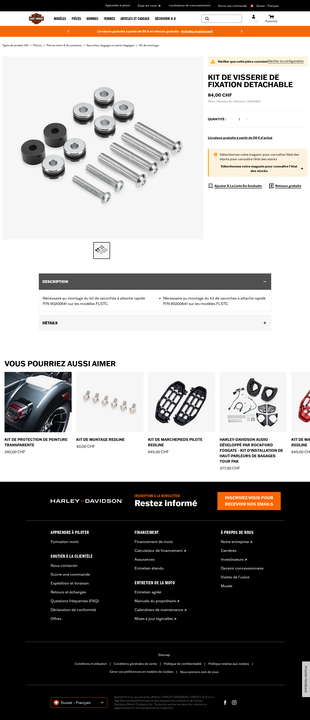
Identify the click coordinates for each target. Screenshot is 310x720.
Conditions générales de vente (135, 664)
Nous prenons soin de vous (199, 672)
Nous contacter (64, 565)
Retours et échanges (68, 592)
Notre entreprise (235, 541)
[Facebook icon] (225, 702)
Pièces (37, 45)
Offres (56, 618)
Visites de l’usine (235, 577)
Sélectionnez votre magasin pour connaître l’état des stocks (259, 168)
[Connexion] (254, 19)
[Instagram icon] (234, 702)
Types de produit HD (15, 45)
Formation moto (65, 541)
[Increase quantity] (247, 119)
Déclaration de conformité (73, 609)
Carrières (228, 550)
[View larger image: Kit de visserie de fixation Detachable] (102, 147)
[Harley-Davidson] (89, 501)
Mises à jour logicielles (154, 618)
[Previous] (68, 31)
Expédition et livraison (70, 583)
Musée (226, 586)
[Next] (241, 31)
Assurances (145, 559)
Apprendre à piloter (118, 5)
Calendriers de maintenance (159, 609)
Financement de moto (154, 541)
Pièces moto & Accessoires (64, 45)
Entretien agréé (148, 592)
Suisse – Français (267, 5)
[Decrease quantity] (231, 119)
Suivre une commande (232, 5)
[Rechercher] (222, 19)
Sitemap (164, 655)
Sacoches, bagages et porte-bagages (110, 45)
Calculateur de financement (159, 550)
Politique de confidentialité (183, 664)
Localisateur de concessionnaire (190, 5)
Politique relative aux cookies (228, 664)
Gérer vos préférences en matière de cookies (141, 671)
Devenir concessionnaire (242, 568)
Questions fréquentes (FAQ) (75, 601)
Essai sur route (147, 5)
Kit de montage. (149, 45)
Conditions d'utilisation (91, 664)
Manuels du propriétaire (155, 601)
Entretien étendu (149, 568)
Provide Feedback (306, 679)
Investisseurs (232, 559)
